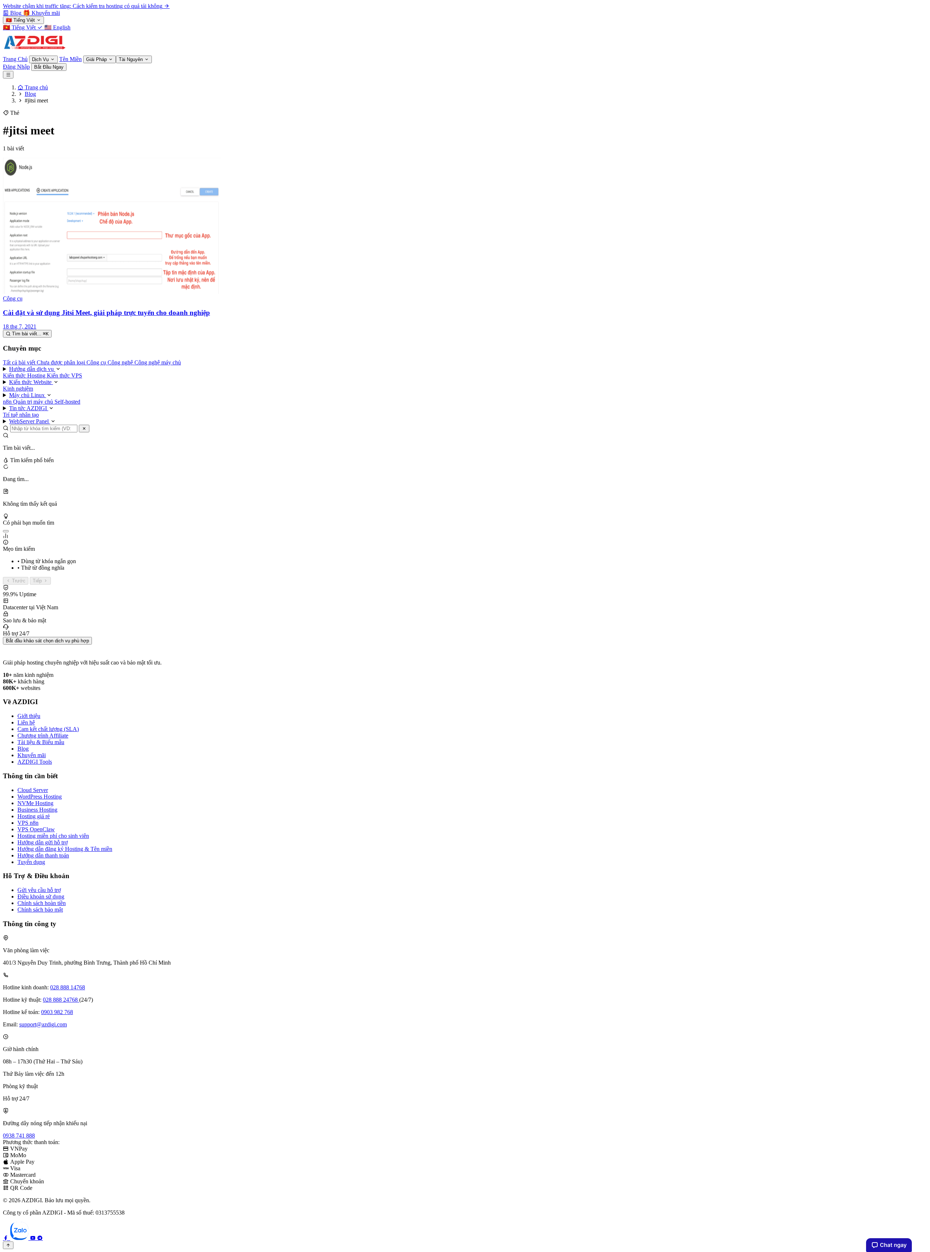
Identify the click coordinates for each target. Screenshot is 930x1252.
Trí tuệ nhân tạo (21, 415)
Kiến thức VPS (64, 375)
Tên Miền (70, 59)
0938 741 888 (19, 1135)
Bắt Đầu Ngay (49, 67)
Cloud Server (32, 790)
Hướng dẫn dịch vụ (32, 369)
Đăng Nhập (16, 67)
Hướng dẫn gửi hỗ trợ (42, 842)
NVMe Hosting (35, 803)
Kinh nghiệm (18, 388)
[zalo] (20, 1238)
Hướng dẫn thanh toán (43, 855)
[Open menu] (8, 74)
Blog (23, 749)
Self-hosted (67, 402)
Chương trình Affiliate (42, 735)
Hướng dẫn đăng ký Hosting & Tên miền (64, 849)
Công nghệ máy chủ (157, 362)
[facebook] (6, 1238)
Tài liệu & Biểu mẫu (40, 742)
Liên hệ (26, 722)
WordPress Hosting (39, 796)
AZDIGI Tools (34, 762)
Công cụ (97, 362)
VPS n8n (28, 823)
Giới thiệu (28, 716)
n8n (8, 402)
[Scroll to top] (8, 1245)
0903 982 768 (57, 1012)
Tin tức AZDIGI (28, 408)
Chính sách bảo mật (40, 909)
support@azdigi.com (43, 1024)
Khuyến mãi (31, 755)
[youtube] (33, 1238)
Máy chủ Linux (27, 395)
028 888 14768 (67, 987)
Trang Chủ (15, 59)
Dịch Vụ (41, 59)
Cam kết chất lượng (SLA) (48, 729)
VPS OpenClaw (36, 829)
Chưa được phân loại (61, 362)
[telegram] (40, 1238)
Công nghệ (121, 362)
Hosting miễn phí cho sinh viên (53, 836)
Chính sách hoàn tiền (41, 903)
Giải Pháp (97, 59)
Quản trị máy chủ (33, 402)
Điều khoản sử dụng (40, 896)
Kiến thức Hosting (25, 375)
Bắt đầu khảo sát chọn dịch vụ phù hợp (47, 640)
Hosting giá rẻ (33, 816)
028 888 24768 (61, 1000)
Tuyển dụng (31, 862)
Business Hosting (37, 810)
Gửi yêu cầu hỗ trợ (39, 890)
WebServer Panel (29, 421)
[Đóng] (84, 428)
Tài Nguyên (131, 59)
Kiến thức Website (31, 382)
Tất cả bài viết (20, 362)
